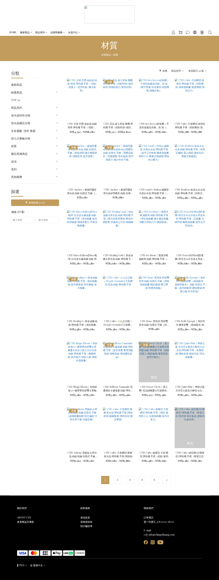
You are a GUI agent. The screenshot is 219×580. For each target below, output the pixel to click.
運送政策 (85, 517)
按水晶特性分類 (20, 115)
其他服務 (16, 177)
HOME (13, 32)
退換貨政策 (86, 521)
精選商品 (16, 92)
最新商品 (25, 32)
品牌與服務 (56, 32)
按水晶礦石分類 (20, 123)
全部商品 (106, 54)
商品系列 (40, 32)
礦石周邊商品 (19, 154)
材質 (115, 54)
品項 (14, 161)
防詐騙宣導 (86, 526)
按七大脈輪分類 (20, 138)
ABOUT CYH (24, 517)
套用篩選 (36, 202)
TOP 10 (15, 100)
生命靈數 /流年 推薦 (23, 131)
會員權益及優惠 (25, 521)
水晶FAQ (73, 32)
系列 (14, 169)
